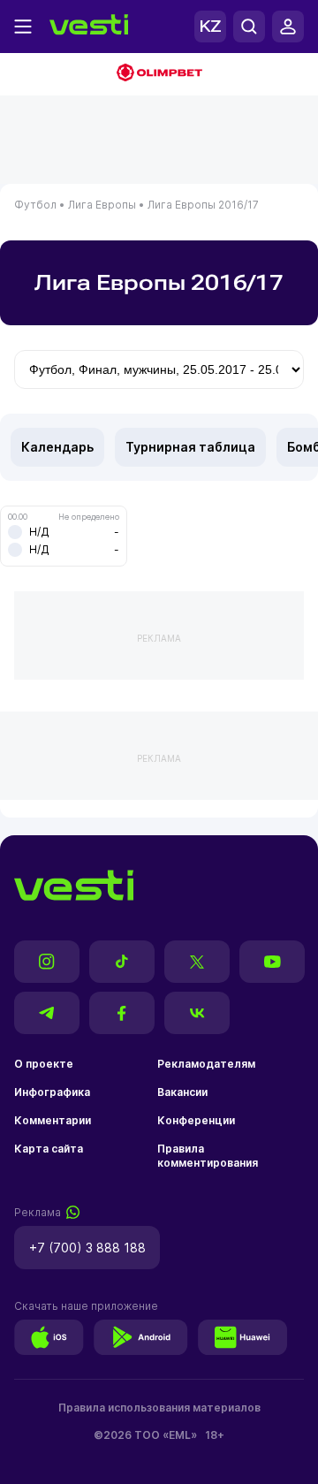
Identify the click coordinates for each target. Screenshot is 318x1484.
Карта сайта (48, 1148)
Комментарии (52, 1120)
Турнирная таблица (190, 446)
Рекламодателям (206, 1063)
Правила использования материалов (159, 1407)
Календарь (57, 446)
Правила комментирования (207, 1155)
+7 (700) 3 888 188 (87, 1247)
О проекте (43, 1063)
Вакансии (182, 1092)
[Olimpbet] (159, 74)
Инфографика (52, 1092)
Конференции (196, 1120)
